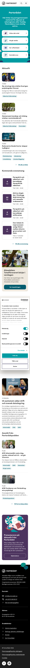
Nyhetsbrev (15, 556)
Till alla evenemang (21, 244)
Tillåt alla (15, 355)
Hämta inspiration (11, 628)
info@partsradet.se (11, 596)
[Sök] (21, 3)
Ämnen (7, 635)
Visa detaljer (21, 350)
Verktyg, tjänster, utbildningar (14, 631)
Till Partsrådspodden (21, 504)
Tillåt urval (15, 361)
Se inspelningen (15, 287)
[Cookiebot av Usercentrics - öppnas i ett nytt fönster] (21, 300)
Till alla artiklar (23, 165)
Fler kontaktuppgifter (12, 602)
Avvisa (15, 366)
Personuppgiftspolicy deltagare (12, 651)
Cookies (4, 658)
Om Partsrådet (9, 638)
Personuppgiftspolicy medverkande (13, 654)
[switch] (25, 333)
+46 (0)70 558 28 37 (11, 599)
